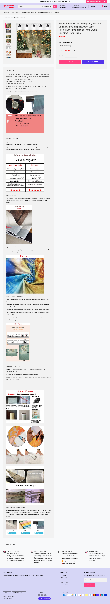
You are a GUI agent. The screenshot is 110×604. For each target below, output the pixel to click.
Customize (6, 12)
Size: (65, 42)
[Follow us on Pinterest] (45, 595)
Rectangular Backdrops (44, 12)
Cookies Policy (63, 584)
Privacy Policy (63, 577)
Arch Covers (14, 12)
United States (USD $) (17, 592)
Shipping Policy (64, 582)
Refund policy (63, 575)
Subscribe (89, 584)
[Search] (55, 6)
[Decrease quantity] (66, 56)
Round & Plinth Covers (28, 12)
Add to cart (70, 61)
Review (57, 12)
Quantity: (61, 55)
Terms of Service (64, 580)
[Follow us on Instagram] (42, 595)
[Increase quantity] (75, 56)
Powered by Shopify (7, 598)
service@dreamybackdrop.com (97, 1)
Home (4, 17)
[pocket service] (25, 94)
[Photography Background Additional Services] (25, 519)
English (5, 592)
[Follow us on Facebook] (39, 595)
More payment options (93, 66)
